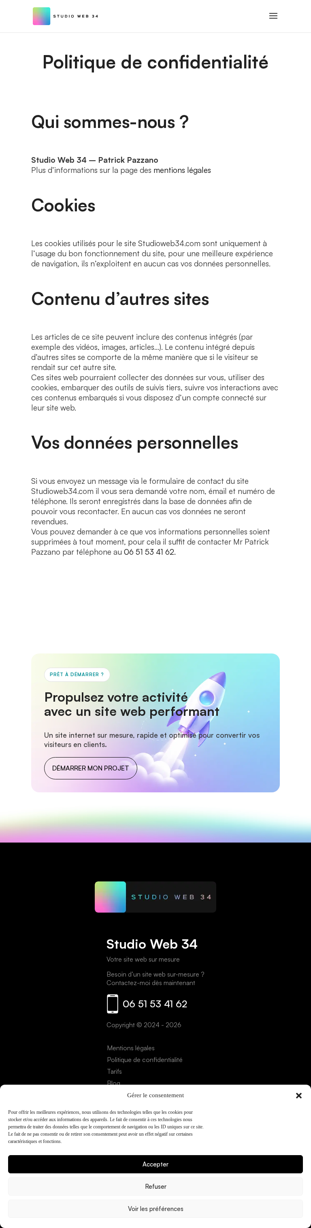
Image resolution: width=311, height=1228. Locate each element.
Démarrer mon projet (90, 768)
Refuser (155, 1186)
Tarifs (114, 1071)
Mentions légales (131, 1048)
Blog (113, 1083)
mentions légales (182, 170)
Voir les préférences (155, 1209)
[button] (299, 1096)
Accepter (155, 1164)
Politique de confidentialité (145, 1060)
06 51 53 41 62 (155, 1004)
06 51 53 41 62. (150, 552)
